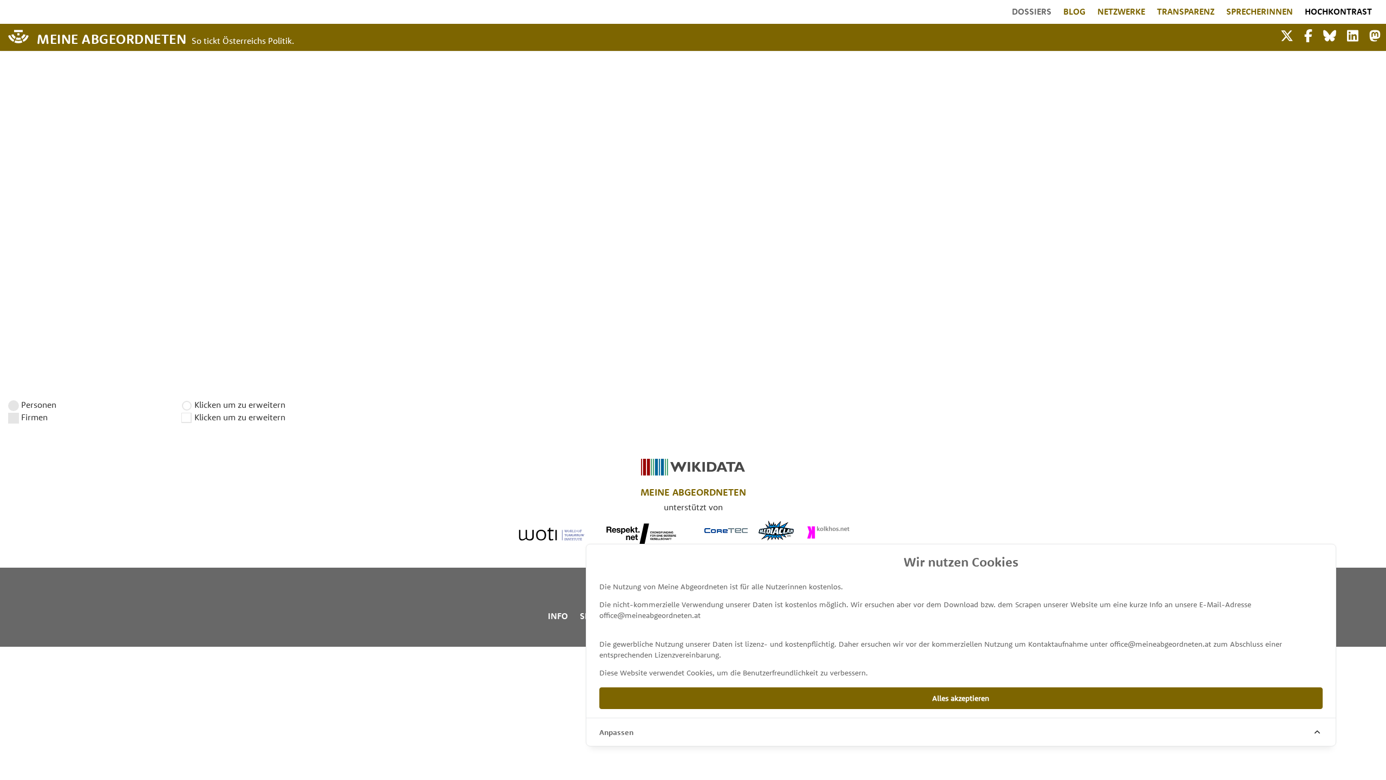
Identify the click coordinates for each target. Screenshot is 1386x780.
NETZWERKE (1121, 11)
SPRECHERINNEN (1259, 11)
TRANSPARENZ (1185, 11)
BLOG (1074, 11)
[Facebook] (1308, 34)
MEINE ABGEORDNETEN (111, 38)
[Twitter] (1287, 34)
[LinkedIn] (1353, 34)
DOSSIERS (1031, 11)
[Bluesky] (1330, 34)
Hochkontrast (1338, 11)
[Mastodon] (1375, 34)
